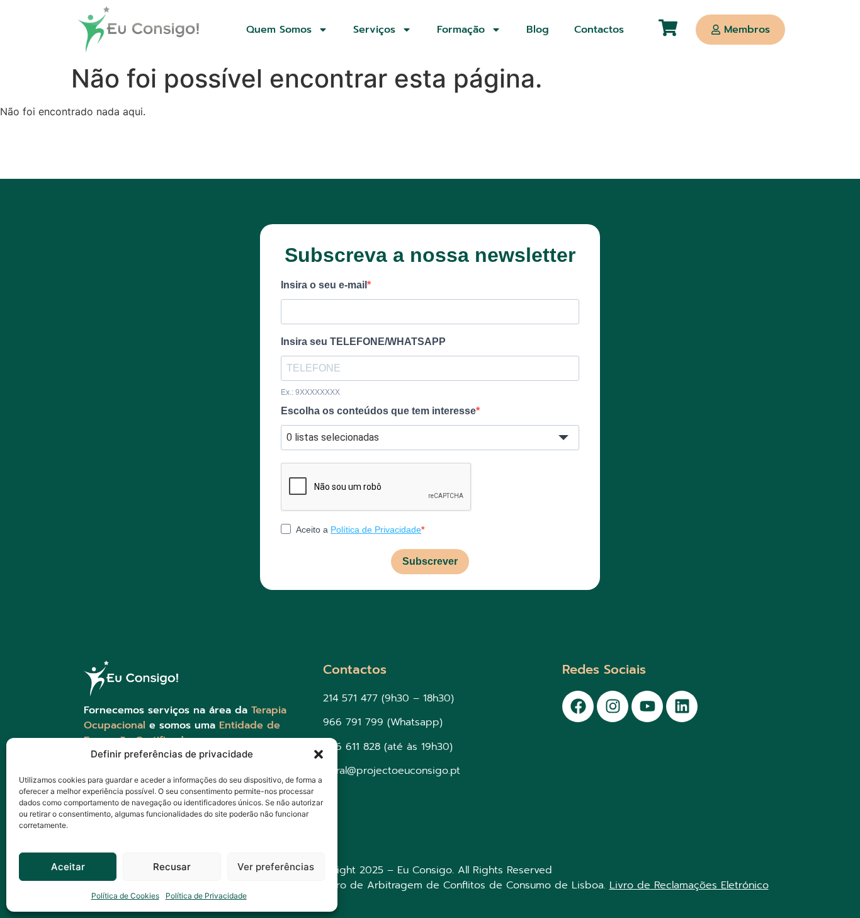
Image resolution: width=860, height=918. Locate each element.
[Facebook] (578, 706)
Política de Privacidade (206, 895)
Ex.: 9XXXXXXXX (310, 392)
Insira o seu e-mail (324, 285)
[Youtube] (647, 706)
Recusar (172, 867)
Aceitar (68, 867)
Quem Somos (279, 29)
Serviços (374, 29)
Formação (461, 29)
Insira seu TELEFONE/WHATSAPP (363, 342)
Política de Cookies (125, 895)
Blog (537, 29)
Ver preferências (275, 867)
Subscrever (430, 561)
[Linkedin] (682, 706)
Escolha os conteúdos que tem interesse (378, 411)
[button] (318, 754)
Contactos (599, 29)
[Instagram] (612, 706)
